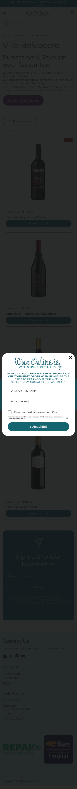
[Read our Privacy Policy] (67, 418)
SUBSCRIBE (38, 426)
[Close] (70, 357)
